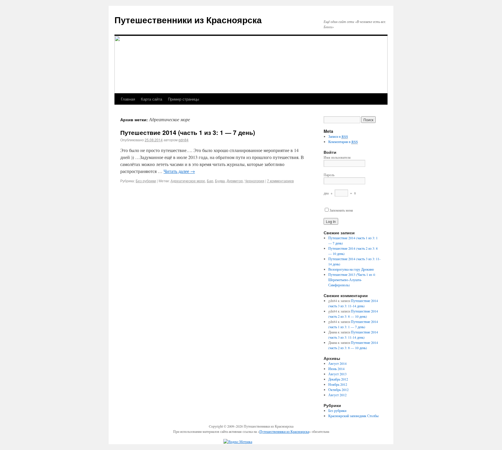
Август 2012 (337, 394)
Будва (220, 180)
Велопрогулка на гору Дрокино (351, 269)
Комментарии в (343, 141)
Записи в (338, 136)
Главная (128, 99)
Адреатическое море (188, 180)
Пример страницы (183, 99)
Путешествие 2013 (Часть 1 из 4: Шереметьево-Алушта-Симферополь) (352, 279)
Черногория (254, 180)
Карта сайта (151, 99)
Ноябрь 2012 (337, 384)
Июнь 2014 (336, 368)
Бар (210, 180)
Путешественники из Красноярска (188, 19)
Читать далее (179, 171)
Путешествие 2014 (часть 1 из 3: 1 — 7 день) (187, 132)
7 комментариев (280, 180)
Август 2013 (337, 374)
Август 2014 (337, 363)
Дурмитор (235, 180)
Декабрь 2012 (338, 379)
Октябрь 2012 (338, 389)
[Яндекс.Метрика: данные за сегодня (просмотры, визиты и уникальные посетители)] (237, 441)
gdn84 (183, 139)
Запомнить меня (341, 210)
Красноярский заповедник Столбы (353, 415)
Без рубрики (146, 180)
